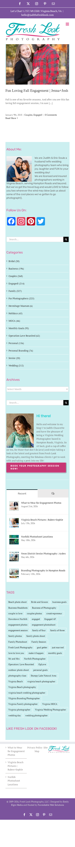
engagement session (18, 630)
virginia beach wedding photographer (26, 692)
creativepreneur (54, 613)
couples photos (34, 613)
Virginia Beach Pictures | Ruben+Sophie (42, 519)
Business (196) (16, 268)
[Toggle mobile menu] (68, 24)
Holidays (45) (15, 313)
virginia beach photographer (41, 681)
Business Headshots (17, 607)
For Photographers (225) (21, 298)
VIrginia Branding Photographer (24, 698)
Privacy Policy (35, 747)
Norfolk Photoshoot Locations (37, 536)
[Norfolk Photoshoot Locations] (14, 536)
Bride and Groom (39, 602)
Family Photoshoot (17, 641)
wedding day (14, 715)
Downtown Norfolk (17, 619)
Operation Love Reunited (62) (24, 335)
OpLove (42, 664)
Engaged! (37, 114)
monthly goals (55, 653)
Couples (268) (16, 276)
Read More (10, 118)
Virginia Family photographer (23, 704)
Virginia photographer (19, 709)
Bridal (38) (14, 261)
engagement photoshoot (43, 624)
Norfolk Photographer (35, 658)
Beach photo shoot (17, 602)
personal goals (40, 670)
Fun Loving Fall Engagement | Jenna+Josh (36, 91)
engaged (36, 619)
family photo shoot (35, 636)
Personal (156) (16, 343)
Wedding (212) (16, 365)
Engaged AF (50, 619)
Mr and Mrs (13, 658)
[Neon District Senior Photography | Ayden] (14, 553)
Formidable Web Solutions (51, 805)
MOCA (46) (14, 320)
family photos (15, 636)
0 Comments (51, 114)
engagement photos (17, 624)
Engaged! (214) (16, 283)
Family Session (38, 641)
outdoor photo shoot (18, 670)
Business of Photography (44, 607)
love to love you (16, 653)
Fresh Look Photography (20, 647)
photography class (17, 675)
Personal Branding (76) (21, 350)
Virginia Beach (15, 681)
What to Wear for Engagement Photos (41, 502)
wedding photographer (36, 715)
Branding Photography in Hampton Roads (43, 570)
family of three (57, 630)
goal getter (42, 647)
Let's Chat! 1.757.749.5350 (25, 11)
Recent (22, 493)
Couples (28, 114)
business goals (59, 602)
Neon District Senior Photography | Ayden (43, 553)
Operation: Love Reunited (21, 664)
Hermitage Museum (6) (21, 305)
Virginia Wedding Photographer (50, 709)
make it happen (36, 653)
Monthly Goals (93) (19, 328)
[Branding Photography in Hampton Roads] (14, 570)
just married (58, 647)
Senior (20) (14, 358)
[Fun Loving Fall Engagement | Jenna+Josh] (37, 64)
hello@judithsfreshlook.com (37, 15)
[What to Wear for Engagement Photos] (14, 503)
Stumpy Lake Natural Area (43, 675)
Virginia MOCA (49, 704)
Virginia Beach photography (22, 687)
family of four (39, 630)
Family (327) (15, 291)
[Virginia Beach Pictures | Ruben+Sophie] (14, 520)
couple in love (15, 613)
